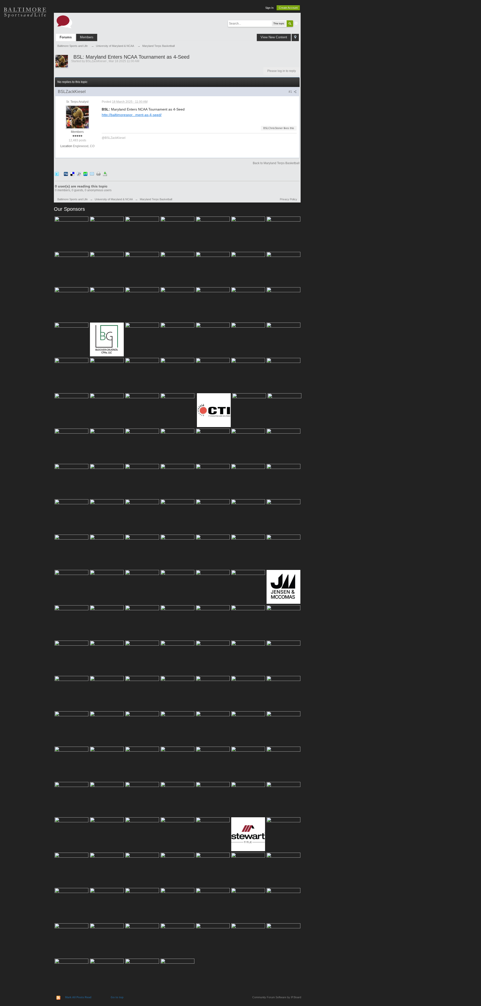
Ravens (25, 48)
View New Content (274, 37)
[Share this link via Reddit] (79, 174)
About (25, 118)
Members (86, 37)
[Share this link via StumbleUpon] (85, 174)
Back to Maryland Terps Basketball (276, 163)
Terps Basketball (25, 65)
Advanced (296, 23)
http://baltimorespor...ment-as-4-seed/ (132, 115)
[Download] (105, 174)
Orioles (25, 30)
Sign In (269, 7)
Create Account (288, 7)
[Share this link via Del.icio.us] (72, 174)
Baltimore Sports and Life (72, 199)
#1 (291, 91)
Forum (25, 100)
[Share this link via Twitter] (57, 174)
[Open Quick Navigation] (295, 37)
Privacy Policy (288, 199)
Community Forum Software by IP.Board (276, 997)
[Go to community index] (64, 21)
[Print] (98, 174)
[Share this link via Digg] (66, 174)
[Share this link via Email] (92, 174)
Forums (66, 37)
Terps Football (25, 83)
